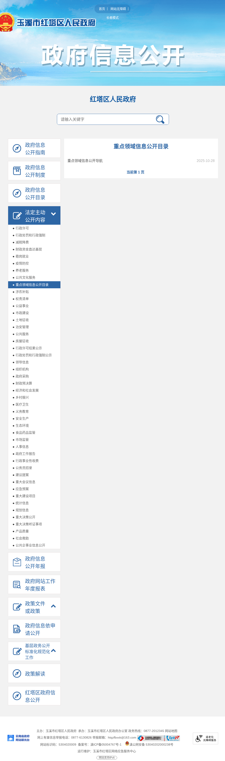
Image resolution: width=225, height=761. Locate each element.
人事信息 (21, 447)
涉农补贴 (21, 292)
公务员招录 (22, 468)
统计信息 (21, 503)
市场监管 (21, 439)
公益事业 (21, 306)
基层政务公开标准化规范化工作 (37, 651)
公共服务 (21, 334)
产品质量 (21, 531)
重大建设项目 (24, 496)
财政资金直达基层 (27, 249)
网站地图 (171, 731)
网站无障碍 (118, 8)
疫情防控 (21, 263)
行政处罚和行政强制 (29, 235)
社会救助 (21, 538)
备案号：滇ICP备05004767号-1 (100, 744)
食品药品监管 (24, 432)
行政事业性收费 (26, 461)
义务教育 (21, 411)
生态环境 (21, 425)
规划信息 (21, 510)
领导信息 (21, 362)
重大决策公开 (24, 517)
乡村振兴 (21, 397)
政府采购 (21, 376)
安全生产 (21, 418)
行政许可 (21, 228)
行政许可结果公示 (27, 348)
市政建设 (21, 313)
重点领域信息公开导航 (85, 161)
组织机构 (21, 369)
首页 (102, 8)
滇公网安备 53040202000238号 (151, 744)
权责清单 (21, 299)
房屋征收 (21, 341)
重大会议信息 (24, 482)
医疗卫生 (21, 404)
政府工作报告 (24, 454)
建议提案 (21, 475)
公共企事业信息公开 (29, 545)
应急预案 (21, 489)
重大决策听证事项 (27, 524)
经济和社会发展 (26, 390)
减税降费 (21, 242)
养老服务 (21, 270)
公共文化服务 (24, 277)
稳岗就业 (21, 256)
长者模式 (112, 17)
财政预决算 (22, 383)
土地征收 (21, 320)
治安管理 (21, 327)
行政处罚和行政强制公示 (32, 355)
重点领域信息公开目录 (31, 285)
